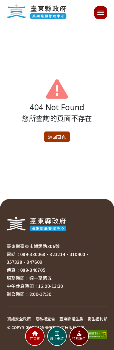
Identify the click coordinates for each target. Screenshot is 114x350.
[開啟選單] (100, 12)
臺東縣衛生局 (71, 319)
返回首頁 (57, 137)
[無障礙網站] (95, 334)
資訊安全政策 (19, 319)
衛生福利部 (97, 319)
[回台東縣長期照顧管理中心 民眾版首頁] (36, 12)
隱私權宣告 (45, 319)
